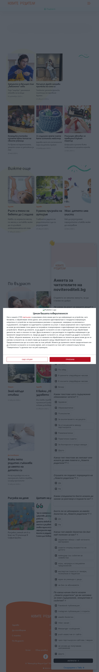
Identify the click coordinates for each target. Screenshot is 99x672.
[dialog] (49, 336)
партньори (26, 317)
